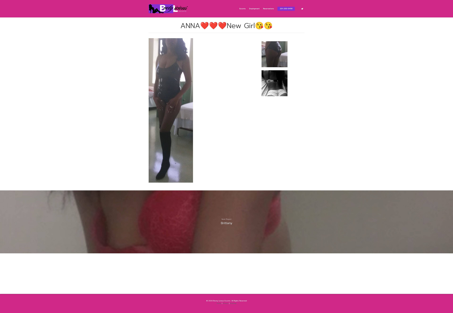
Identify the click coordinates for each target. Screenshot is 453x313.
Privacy (226, 303)
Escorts (242, 9)
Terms (218, 303)
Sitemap (233, 303)
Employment (254, 9)
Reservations (268, 9)
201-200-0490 (286, 9)
